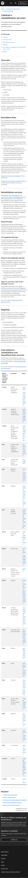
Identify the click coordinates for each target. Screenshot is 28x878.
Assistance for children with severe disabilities (15, 800)
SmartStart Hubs (7, 39)
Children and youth (8, 11)
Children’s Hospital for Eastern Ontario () (24, 518)
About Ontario (4, 851)
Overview (5, 37)
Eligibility (5, 44)
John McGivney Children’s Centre (24, 654)
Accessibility (4, 855)
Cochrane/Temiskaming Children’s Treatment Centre (24, 616)
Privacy (3, 865)
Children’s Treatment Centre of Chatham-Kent (24, 687)
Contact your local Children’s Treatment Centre (13, 181)
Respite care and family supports (11, 805)
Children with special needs (10, 795)
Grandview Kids (24, 461)
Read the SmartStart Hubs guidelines (10, 176)
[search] (15, 3)
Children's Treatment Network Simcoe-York (24, 433)
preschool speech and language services (11, 290)
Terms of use (4, 868)
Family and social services (13, 9)
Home (2, 9)
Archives (3, 858)
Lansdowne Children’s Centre (24, 736)
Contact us (14, 839)
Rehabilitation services (9, 42)
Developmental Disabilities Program (12, 802)
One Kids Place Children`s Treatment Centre (24, 637)
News (2, 862)
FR (11, 3)
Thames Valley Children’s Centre (24, 704)
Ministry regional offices (9, 797)
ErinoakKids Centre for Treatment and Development (24, 396)
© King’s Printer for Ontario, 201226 (10, 872)
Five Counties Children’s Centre (24, 450)
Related (5, 51)
